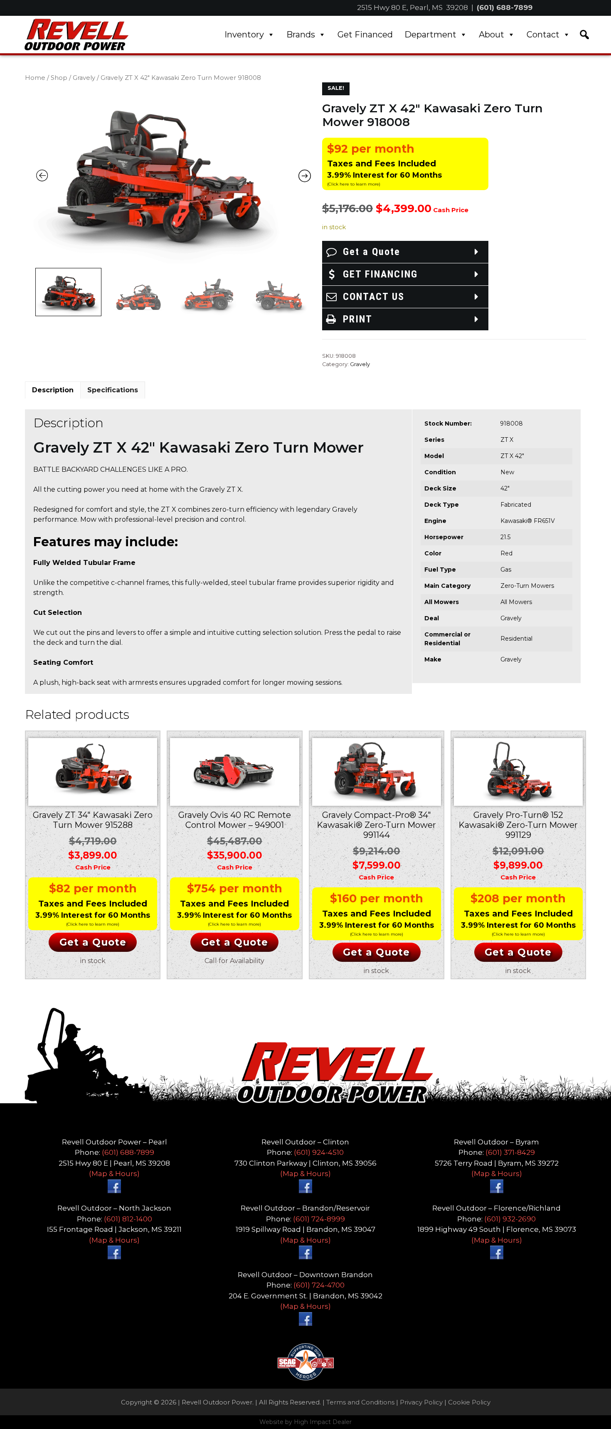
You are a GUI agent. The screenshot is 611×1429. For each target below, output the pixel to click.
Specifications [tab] (112, 390)
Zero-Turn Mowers (527, 585)
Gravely (84, 78)
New (507, 472)
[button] (584, 34)
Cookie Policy (469, 1402)
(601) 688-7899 (504, 7)
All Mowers (516, 602)
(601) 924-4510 (319, 1152)
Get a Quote (371, 252)
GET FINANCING (380, 274)
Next (311, 291)
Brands (300, 35)
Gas (505, 569)
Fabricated (515, 504)
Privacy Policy (421, 1402)
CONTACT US (373, 296)
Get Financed (365, 35)
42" (505, 488)
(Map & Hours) (114, 1173)
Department (430, 35)
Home (35, 78)
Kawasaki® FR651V (527, 521)
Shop (59, 78)
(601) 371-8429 (510, 1152)
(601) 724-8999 (319, 1219)
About (491, 35)
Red (506, 553)
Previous (34, 291)
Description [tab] (53, 390)
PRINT (357, 319)
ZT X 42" (512, 456)
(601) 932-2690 (510, 1219)
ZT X (506, 439)
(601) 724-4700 (319, 1285)
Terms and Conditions (360, 1402)
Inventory (244, 35)
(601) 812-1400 (128, 1219)
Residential (516, 638)
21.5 (505, 537)
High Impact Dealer (323, 1422)
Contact (543, 35)
